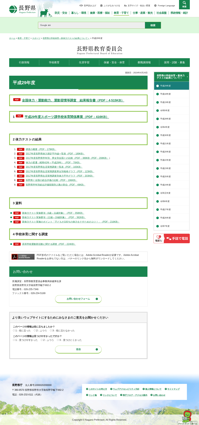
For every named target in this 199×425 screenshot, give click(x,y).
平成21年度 (165, 143)
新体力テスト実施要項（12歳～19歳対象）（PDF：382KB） (54, 217)
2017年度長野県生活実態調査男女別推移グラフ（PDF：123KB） (60, 171)
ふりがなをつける (112, 5)
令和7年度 (165, 226)
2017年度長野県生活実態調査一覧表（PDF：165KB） (54, 167)
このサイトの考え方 (98, 389)
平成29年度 (165, 86)
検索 (184, 6)
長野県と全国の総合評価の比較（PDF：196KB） (51, 180)
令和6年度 (165, 201)
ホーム (12, 38)
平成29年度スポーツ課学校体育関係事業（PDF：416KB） (67, 117)
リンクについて (110, 395)
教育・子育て (24, 38)
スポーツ (36, 38)
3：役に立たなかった (63, 330)
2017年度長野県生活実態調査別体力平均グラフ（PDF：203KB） (60, 176)
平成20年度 (165, 152)
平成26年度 (165, 218)
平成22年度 (165, 160)
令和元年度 (165, 193)
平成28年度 (165, 119)
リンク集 (93, 395)
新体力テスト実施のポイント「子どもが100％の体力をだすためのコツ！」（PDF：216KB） (71, 222)
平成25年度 (165, 176)
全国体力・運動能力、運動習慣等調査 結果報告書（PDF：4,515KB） (73, 100)
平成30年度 (165, 135)
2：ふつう (41, 330)
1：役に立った (23, 330)
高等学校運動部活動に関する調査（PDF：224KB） (49, 244)
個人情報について (153, 389)
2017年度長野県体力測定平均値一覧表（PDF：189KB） (55, 153)
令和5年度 (165, 110)
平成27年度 (165, 209)
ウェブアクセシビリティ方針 (126, 389)
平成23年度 (165, 168)
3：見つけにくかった (70, 340)
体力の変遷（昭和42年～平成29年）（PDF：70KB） (53, 162)
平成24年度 (165, 185)
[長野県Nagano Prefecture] (22, 9)
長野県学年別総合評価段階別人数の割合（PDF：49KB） (55, 184)
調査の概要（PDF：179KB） (41, 149)
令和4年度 (165, 127)
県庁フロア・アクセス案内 (135, 395)
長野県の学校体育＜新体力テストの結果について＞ (66, 38)
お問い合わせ (159, 395)
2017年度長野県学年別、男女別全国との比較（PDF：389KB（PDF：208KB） (67, 158)
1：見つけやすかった (26, 340)
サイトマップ (173, 389)
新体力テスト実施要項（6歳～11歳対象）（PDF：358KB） (53, 213)
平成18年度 (165, 94)
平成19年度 (165, 102)
